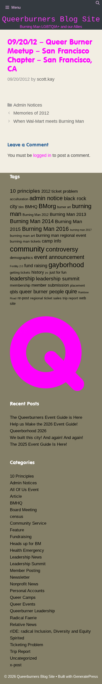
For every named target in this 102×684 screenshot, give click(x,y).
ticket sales (52, 298)
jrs (46, 272)
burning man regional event (61, 235)
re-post (23, 298)
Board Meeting (23, 509)
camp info (51, 241)
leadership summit (57, 278)
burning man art (22, 236)
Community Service (28, 523)
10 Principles (22, 476)
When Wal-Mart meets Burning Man (48, 121)
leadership (22, 278)
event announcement (59, 257)
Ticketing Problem (26, 644)
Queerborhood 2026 (28, 431)
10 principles (25, 191)
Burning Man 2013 (68, 214)
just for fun (58, 272)
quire (71, 291)
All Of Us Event (24, 489)
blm (21, 207)
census (16, 516)
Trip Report (20, 651)
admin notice (46, 198)
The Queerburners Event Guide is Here (46, 417)
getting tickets (20, 272)
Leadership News (26, 557)
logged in (42, 155)
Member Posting (25, 570)
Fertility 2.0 (16, 266)
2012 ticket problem (59, 191)
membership (20, 285)
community (27, 249)
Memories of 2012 (31, 113)
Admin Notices (27, 105)
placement (77, 285)
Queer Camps (23, 597)
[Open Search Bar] (97, 2)
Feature (17, 530)
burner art (64, 207)
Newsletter (20, 577)
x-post (16, 665)
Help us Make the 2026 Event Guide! (44, 424)
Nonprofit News (24, 584)
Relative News (23, 624)
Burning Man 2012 (36, 215)
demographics (21, 257)
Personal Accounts (27, 590)
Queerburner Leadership (32, 611)
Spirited (17, 638)
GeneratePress (85, 676)
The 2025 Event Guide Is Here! (38, 444)
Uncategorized (23, 658)
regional (36, 298)
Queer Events (22, 604)
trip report (70, 298)
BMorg (47, 206)
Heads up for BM (25, 543)
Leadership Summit (28, 563)
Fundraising (20, 536)
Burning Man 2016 (45, 229)
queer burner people (41, 291)
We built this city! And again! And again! (46, 437)
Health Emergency (27, 550)
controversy (62, 249)
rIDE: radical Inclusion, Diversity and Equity (50, 631)
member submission (50, 285)
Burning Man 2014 (32, 221)
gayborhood (66, 265)
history (37, 272)
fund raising (35, 265)
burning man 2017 (81, 229)
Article (16, 496)
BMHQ (31, 206)
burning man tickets (25, 241)
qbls (14, 291)
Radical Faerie (23, 618)
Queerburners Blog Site (51, 19)
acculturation (19, 199)
